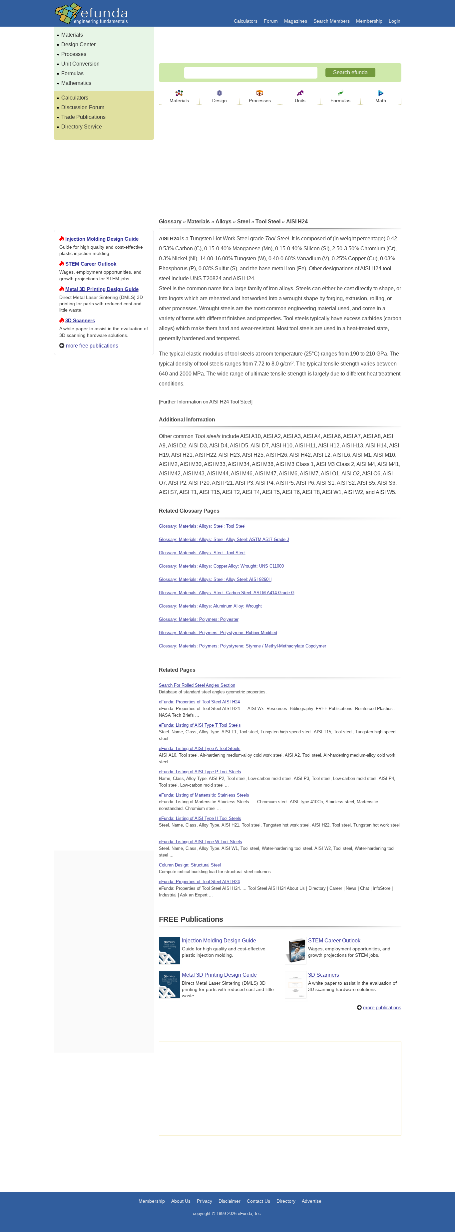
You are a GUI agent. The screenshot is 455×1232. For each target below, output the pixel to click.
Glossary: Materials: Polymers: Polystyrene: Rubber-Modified (218, 632)
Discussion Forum (82, 107)
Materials (72, 35)
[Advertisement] (104, 601)
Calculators (245, 21)
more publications (382, 1007)
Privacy (204, 1201)
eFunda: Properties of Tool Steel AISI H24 (199, 701)
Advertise (311, 1201)
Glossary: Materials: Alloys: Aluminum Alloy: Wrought (210, 606)
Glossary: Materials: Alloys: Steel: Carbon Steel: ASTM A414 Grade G (226, 592)
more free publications (92, 346)
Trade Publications (83, 117)
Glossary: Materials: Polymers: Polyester (198, 619)
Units (300, 100)
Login (394, 21)
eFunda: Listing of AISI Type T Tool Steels (200, 725)
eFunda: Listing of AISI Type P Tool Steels (200, 771)
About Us (181, 1201)
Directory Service (81, 126)
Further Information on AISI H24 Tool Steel (205, 401)
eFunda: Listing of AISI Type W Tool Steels (200, 841)
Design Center (78, 44)
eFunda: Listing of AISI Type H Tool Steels (200, 818)
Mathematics (76, 83)
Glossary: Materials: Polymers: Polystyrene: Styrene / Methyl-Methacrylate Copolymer (242, 645)
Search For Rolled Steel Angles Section (197, 685)
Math (380, 100)
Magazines (295, 21)
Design (219, 100)
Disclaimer (229, 1201)
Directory (285, 1201)
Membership (369, 21)
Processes (73, 54)
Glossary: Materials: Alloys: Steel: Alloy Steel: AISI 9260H (215, 579)
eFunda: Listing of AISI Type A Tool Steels (199, 748)
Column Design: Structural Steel (190, 864)
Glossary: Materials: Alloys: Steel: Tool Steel (202, 526)
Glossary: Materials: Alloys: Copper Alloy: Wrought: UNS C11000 (221, 566)
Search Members (331, 21)
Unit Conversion (80, 64)
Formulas (72, 73)
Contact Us (258, 1201)
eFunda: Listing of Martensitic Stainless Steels (204, 795)
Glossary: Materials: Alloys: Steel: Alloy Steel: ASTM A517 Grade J (224, 539)
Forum (271, 21)
